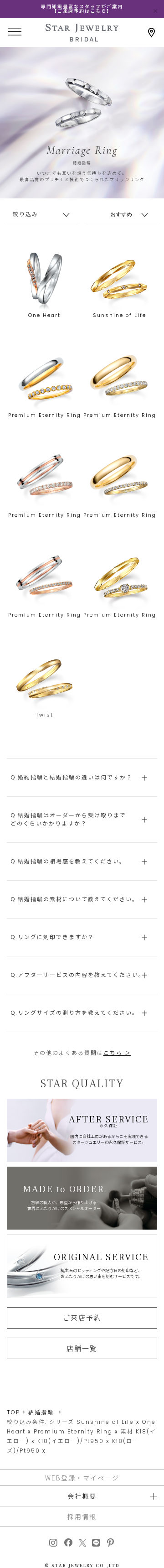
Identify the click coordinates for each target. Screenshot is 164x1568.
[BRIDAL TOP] (82, 38)
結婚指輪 (41, 1412)
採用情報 (82, 1516)
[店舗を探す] (151, 32)
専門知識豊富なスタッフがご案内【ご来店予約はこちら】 (82, 9)
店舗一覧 (82, 1348)
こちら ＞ (117, 1053)
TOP (13, 1412)
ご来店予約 (82, 1318)
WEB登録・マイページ (82, 1477)
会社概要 (82, 1496)
